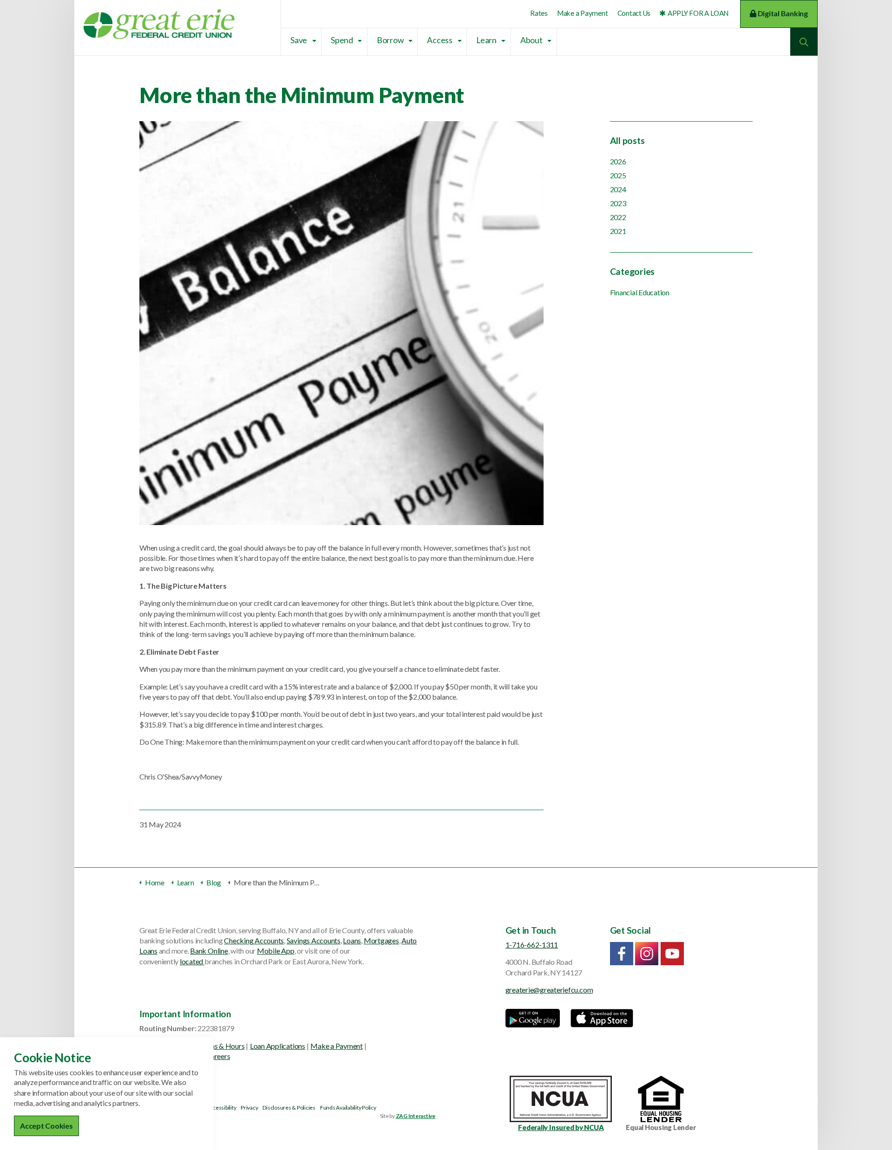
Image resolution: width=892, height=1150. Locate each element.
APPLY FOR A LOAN (698, 13)
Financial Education (639, 292)
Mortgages (381, 940)
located (192, 961)
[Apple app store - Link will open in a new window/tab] (602, 1018)
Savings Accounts (314, 940)
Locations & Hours (215, 1045)
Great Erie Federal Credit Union (159, 24)
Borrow (390, 40)
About (531, 40)
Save (298, 40)
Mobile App (276, 950)
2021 (618, 231)
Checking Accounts (254, 940)
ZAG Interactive (415, 1115)
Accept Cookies (46, 1125)
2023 (618, 203)
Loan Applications (277, 1045)
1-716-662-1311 (531, 944)
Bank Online (209, 950)
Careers (218, 1056)
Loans (352, 940)
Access (440, 40)
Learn (486, 40)
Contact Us (634, 13)
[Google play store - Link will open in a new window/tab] (532, 1018)
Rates (539, 13)
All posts (627, 140)
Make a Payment (582, 13)
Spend (342, 40)
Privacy (249, 1107)
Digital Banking (782, 13)
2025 (618, 175)
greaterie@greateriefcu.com (549, 989)
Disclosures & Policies (288, 1107)
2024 (618, 189)
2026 (618, 161)
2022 (618, 217)
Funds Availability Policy (348, 1107)
